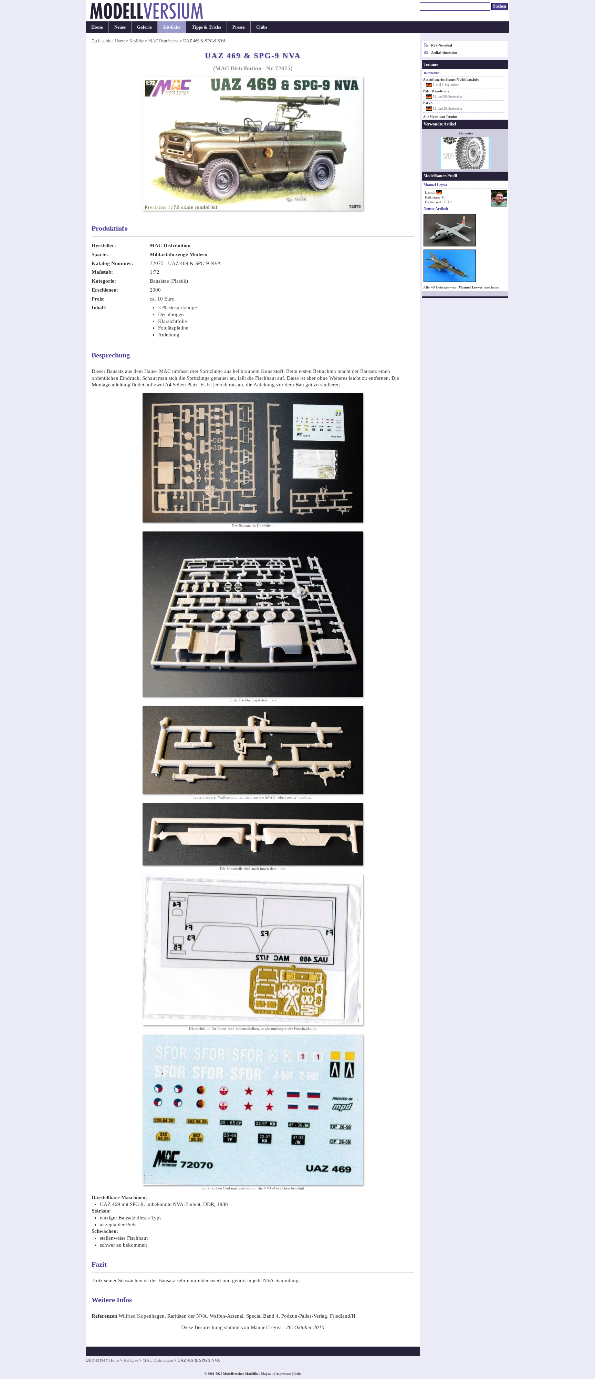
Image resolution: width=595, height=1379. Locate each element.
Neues (120, 27)
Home (97, 27)
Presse (238, 27)
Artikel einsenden (444, 52)
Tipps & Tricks (206, 27)
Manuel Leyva (470, 287)
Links (297, 1374)
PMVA (428, 103)
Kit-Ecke (171, 27)
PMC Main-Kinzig (436, 91)
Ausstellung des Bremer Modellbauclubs (451, 79)
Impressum (283, 1374)
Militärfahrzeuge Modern (178, 254)
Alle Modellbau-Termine (440, 117)
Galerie (144, 27)
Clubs (261, 27)
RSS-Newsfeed (441, 45)
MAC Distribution (163, 41)
